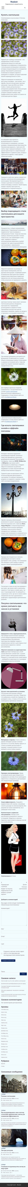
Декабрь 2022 (4, 1046)
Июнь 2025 (3, 1017)
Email (3, 936)
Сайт (2, 944)
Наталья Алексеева (7, 1098)
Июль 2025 (3, 1014)
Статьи (14, 876)
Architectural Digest (10, 397)
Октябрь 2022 (4, 1051)
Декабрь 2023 (4, 1030)
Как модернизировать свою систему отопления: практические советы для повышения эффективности (13, 1114)
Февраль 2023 (4, 1041)
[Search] (25, 8)
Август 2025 (4, 1012)
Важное (3, 1063)
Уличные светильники (8, 1096)
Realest (14, 2)
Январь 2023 (4, 1044)
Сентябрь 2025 (4, 1009)
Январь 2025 (4, 1028)
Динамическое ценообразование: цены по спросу (13, 983)
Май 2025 (3, 1020)
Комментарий (5, 908)
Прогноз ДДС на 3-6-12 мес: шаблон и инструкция (13, 980)
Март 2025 (3, 1025)
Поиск (3, 971)
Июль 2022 (3, 1054)
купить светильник (11, 391)
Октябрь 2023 (4, 1033)
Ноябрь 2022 (4, 1049)
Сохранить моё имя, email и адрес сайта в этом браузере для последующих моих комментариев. (14, 953)
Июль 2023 (3, 1038)
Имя (2, 929)
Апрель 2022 (4, 1057)
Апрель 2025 (4, 1022)
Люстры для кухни (7, 1150)
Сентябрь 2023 (4, 1036)
